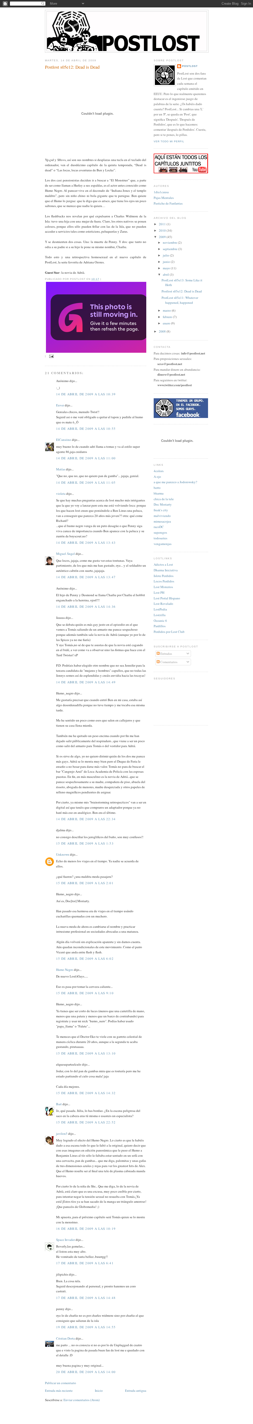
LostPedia (160, 609)
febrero (168, 317)
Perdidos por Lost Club (169, 631)
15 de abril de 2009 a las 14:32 (86, 1093)
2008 (163, 331)
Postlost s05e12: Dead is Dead (72, 67)
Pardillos (160, 626)
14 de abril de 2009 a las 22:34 (86, 819)
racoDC (159, 527)
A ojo (157, 476)
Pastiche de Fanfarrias (168, 203)
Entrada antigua (135, 1390)
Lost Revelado (163, 603)
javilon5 (61, 1133)
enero (167, 323)
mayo (167, 268)
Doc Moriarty (163, 504)
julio (166, 255)
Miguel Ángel (65, 553)
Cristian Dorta (65, 1338)
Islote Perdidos (163, 576)
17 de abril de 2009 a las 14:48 (86, 1298)
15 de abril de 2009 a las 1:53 (85, 843)
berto (157, 487)
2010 (163, 230)
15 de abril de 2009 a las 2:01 (85, 883)
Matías (60, 469)
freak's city (161, 510)
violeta (60, 493)
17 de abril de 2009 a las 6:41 (85, 1263)
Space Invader (65, 1239)
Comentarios (168, 662)
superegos (160, 532)
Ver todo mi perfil (169, 141)
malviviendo (162, 515)
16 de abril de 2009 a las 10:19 (86, 1228)
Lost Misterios (163, 587)
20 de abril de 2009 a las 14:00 (86, 1372)
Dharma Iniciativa (166, 570)
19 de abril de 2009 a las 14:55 (86, 1327)
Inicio (99, 1390)
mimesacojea (162, 521)
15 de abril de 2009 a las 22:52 (86, 1122)
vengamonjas (162, 544)
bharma (159, 493)
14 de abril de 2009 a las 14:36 (86, 606)
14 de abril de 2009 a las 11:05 (86, 482)
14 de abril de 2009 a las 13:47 (86, 577)
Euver (60, 405)
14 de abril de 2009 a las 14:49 (86, 682)
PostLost (190, 66)
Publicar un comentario (60, 1383)
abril (166, 274)
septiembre (170, 249)
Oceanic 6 (160, 620)
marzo (167, 310)
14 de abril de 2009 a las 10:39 (86, 394)
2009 (163, 237)
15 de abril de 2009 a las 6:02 (85, 958)
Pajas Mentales (164, 197)
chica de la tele (164, 499)
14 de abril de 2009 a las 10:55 (86, 428)
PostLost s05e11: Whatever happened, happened (180, 300)
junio (167, 261)
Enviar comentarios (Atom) (81, 1400)
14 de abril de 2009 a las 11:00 (86, 458)
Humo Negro (64, 969)
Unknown (62, 854)
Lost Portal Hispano (167, 598)
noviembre (170, 242)
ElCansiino (63, 439)
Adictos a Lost (163, 564)
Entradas (166, 653)
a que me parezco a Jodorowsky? (175, 482)
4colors (159, 471)
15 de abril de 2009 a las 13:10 (86, 1053)
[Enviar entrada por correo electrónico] (51, 356)
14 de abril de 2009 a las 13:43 (86, 542)
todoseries (160, 538)
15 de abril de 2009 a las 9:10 (85, 993)
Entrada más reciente (59, 1390)
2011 (163, 224)
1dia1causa (161, 192)
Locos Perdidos (164, 581)
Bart (59, 1104)
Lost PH (159, 592)
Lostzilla (160, 615)
